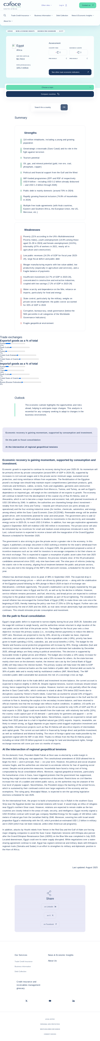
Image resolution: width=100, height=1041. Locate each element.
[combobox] (46, 108)
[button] (5, 15)
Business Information (23, 966)
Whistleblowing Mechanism (50, 1029)
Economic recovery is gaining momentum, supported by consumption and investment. (49, 433)
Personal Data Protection (50, 1024)
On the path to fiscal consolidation (22, 440)
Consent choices (50, 1034)
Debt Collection (20, 971)
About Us (52, 961)
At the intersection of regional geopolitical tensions (31, 447)
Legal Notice (50, 1019)
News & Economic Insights (61, 955)
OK (65, 107)
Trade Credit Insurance (23, 961)
